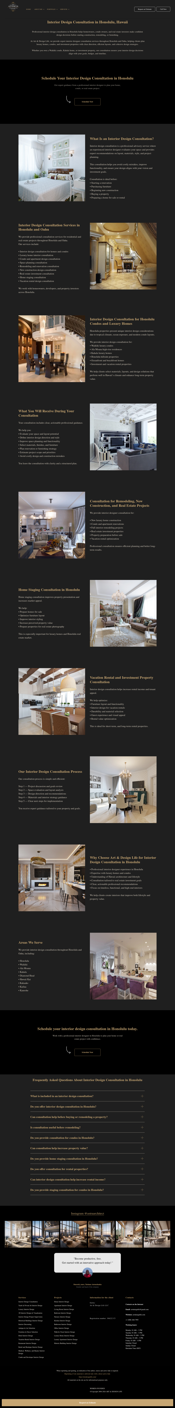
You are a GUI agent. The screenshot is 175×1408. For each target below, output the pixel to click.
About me (38, 9)
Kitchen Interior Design (62, 1320)
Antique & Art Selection (26, 1328)
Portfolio (51, 9)
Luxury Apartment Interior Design (66, 1339)
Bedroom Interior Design (62, 1313)
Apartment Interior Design (63, 1305)
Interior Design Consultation (28, 1301)
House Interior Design (61, 1301)
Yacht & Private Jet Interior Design (30, 1305)
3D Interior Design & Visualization (30, 1313)
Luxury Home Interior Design (64, 1335)
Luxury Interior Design (26, 1309)
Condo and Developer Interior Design (31, 1357)
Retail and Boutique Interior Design (30, 1347)
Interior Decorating (24, 1324)
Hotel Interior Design (25, 1335)
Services (64, 9)
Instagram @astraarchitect (87, 1213)
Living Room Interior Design (64, 1309)
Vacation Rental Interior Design (29, 1339)
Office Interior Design (61, 1328)
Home (28, 9)
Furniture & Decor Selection (28, 1332)
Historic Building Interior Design (65, 1343)
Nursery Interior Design (62, 1317)
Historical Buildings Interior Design (30, 1320)
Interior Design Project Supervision (30, 1317)
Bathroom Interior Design (63, 1324)
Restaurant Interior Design (27, 1343)
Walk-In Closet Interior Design (64, 1332)
